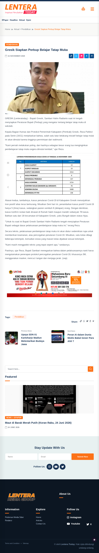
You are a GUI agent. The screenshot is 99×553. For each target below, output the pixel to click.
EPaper (5, 20)
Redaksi (8, 520)
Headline (14, 20)
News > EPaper (14, 418)
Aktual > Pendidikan (22, 29)
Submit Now (82, 457)
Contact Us (41, 524)
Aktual (22, 20)
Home (7, 29)
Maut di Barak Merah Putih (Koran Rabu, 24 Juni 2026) (38, 422)
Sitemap (26, 543)
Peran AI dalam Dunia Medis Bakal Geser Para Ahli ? (81, 337)
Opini (28, 20)
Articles (39, 520)
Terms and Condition (12, 543)
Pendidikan (12, 45)
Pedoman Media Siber (14, 517)
